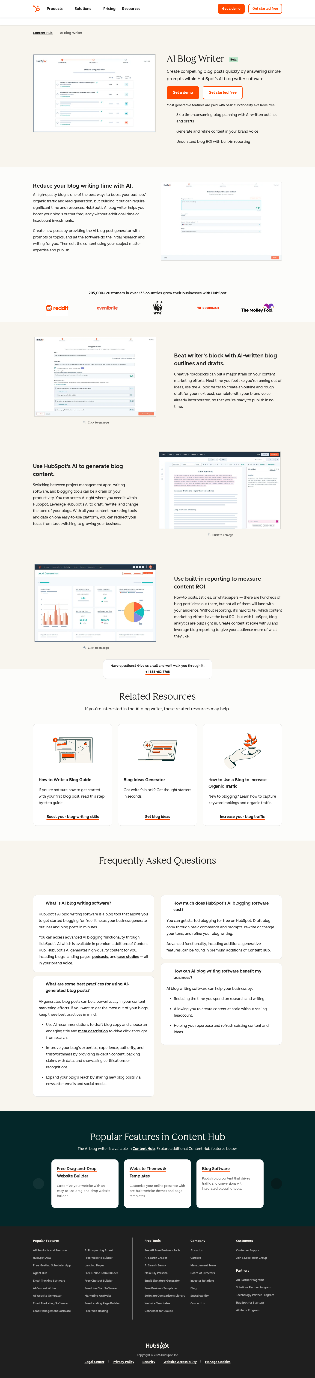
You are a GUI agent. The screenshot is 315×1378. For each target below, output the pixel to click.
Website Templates (157, 1303)
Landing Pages (94, 1265)
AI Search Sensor (156, 1265)
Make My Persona (156, 1273)
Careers (195, 1257)
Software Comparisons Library (165, 1295)
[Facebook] (117, 1332)
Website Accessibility (180, 1362)
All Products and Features (50, 1250)
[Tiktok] (198, 1332)
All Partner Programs (250, 1280)
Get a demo (233, 9)
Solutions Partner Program (253, 1287)
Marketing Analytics (98, 1295)
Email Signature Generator (162, 1280)
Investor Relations (202, 1280)
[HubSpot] (36, 8)
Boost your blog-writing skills (73, 816)
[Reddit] (184, 1332)
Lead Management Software (52, 1311)
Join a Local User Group (251, 1257)
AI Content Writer (44, 1288)
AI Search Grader (156, 1257)
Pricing (109, 8)
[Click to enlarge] (221, 222)
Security (149, 1362)
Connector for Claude (159, 1311)
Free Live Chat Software (101, 1288)
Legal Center (94, 1362)
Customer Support (248, 1250)
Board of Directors (202, 1273)
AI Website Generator (47, 1295)
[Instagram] (131, 1332)
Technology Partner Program (255, 1295)
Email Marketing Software (50, 1303)
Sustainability (199, 1295)
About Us (196, 1250)
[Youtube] (144, 1332)
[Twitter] (157, 1332)
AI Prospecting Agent (99, 1250)
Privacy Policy (123, 1362)
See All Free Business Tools (163, 1250)
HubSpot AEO (42, 1257)
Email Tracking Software (49, 1280)
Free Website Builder (99, 1257)
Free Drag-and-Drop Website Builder (77, 1172)
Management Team (203, 1265)
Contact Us (197, 1303)
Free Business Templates (161, 1288)
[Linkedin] (171, 1332)
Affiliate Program (247, 1310)
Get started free (267, 9)
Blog (193, 1288)
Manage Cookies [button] (218, 1362)
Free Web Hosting (96, 1311)
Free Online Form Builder (101, 1273)
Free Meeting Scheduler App (52, 1265)
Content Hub (43, 33)
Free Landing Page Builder (102, 1303)
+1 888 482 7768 (158, 672)
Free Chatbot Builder (99, 1280)
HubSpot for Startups (250, 1302)
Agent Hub (40, 1273)
